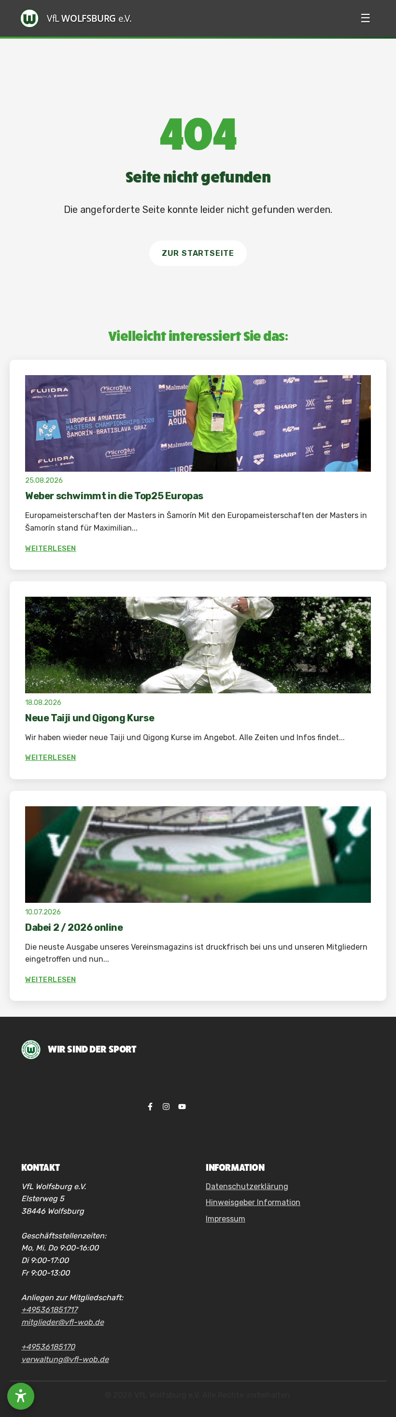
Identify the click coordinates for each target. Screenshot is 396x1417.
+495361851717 (49, 1309)
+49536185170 (48, 1346)
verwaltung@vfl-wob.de (65, 1359)
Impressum (225, 1218)
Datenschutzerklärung (247, 1186)
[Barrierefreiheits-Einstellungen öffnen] (20, 1396)
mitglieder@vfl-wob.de (62, 1322)
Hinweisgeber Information (253, 1202)
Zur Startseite (198, 253)
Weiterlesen (50, 549)
